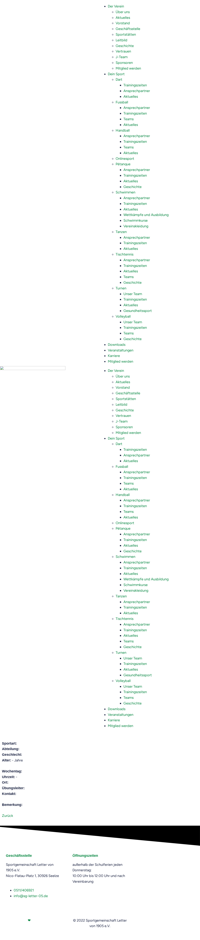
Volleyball (123, 316)
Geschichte (125, 46)
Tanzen (121, 232)
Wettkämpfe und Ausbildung (146, 215)
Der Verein (116, 6)
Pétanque (123, 164)
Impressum (156, 920)
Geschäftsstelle (128, 29)
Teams (128, 119)
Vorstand (123, 23)
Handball (123, 130)
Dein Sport (116, 74)
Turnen (121, 288)
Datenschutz (177, 920)
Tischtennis (124, 254)
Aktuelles (123, 17)
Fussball (122, 102)
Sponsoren (124, 62)
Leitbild (121, 40)
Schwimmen (125, 192)
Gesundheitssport (137, 311)
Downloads (116, 344)
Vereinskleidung (135, 226)
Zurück (7, 816)
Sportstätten (126, 34)
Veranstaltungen (120, 350)
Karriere (114, 356)
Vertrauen (123, 51)
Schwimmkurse (135, 220)
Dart (119, 79)
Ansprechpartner (136, 91)
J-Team (122, 57)
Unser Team (132, 294)
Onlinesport (125, 158)
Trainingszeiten (135, 85)
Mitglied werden (128, 68)
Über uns (123, 12)
